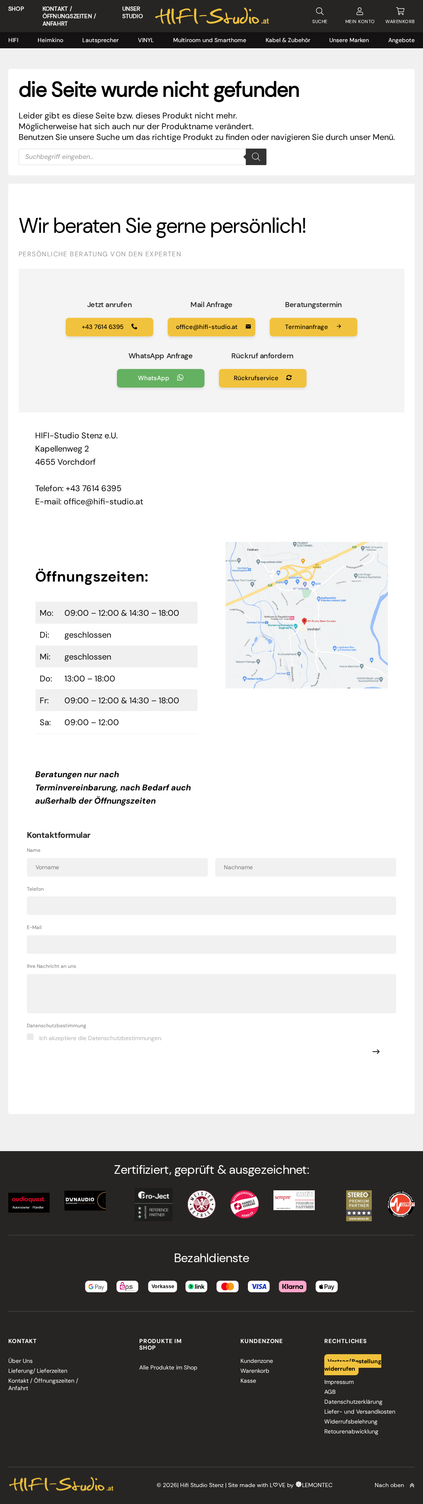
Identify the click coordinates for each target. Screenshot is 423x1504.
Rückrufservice (257, 378)
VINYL (146, 40)
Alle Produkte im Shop (168, 1367)
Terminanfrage (307, 327)
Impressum (339, 1382)
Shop (16, 8)
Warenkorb (254, 1370)
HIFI (13, 40)
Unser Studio (132, 12)
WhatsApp (154, 378)
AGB (329, 1391)
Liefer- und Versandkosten (359, 1411)
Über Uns (20, 1360)
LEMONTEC (317, 1485)
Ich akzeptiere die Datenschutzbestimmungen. (100, 1038)
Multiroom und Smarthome (209, 40)
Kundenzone (256, 1360)
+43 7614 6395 (103, 327)
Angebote (401, 40)
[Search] (256, 157)
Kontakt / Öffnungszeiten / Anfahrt (69, 16)
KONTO (360, 21)
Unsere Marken (349, 40)
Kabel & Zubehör (288, 40)
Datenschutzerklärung (353, 1401)
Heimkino (50, 40)
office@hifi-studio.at (207, 327)
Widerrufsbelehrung (351, 1421)
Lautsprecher (100, 40)
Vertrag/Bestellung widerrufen (352, 1364)
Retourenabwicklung (351, 1431)
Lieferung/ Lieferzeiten (37, 1370)
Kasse (248, 1380)
